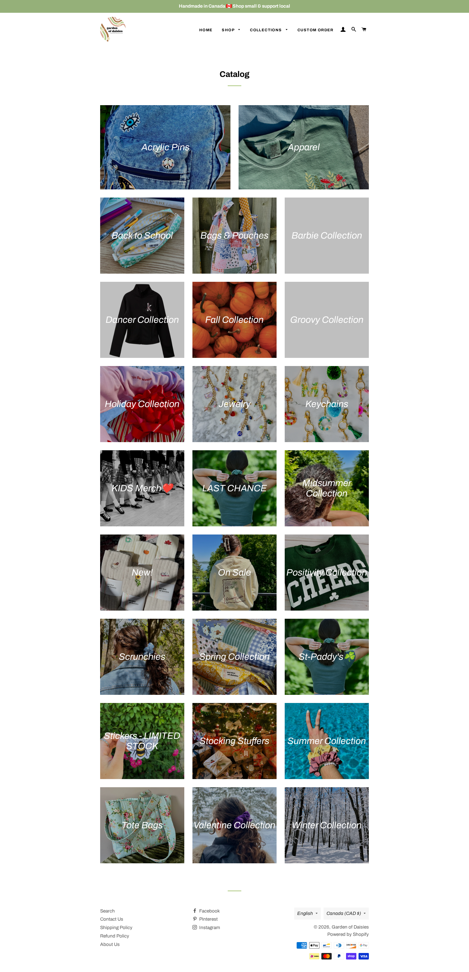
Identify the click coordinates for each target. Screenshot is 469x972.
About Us (110, 944)
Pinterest (208, 919)
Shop (229, 30)
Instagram (209, 927)
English (305, 913)
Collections (266, 30)
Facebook (209, 911)
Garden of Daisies (350, 927)
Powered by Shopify (348, 934)
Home (206, 30)
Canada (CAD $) (344, 913)
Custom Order (315, 30)
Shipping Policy (116, 927)
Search (107, 911)
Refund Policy (114, 936)
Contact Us (111, 919)
